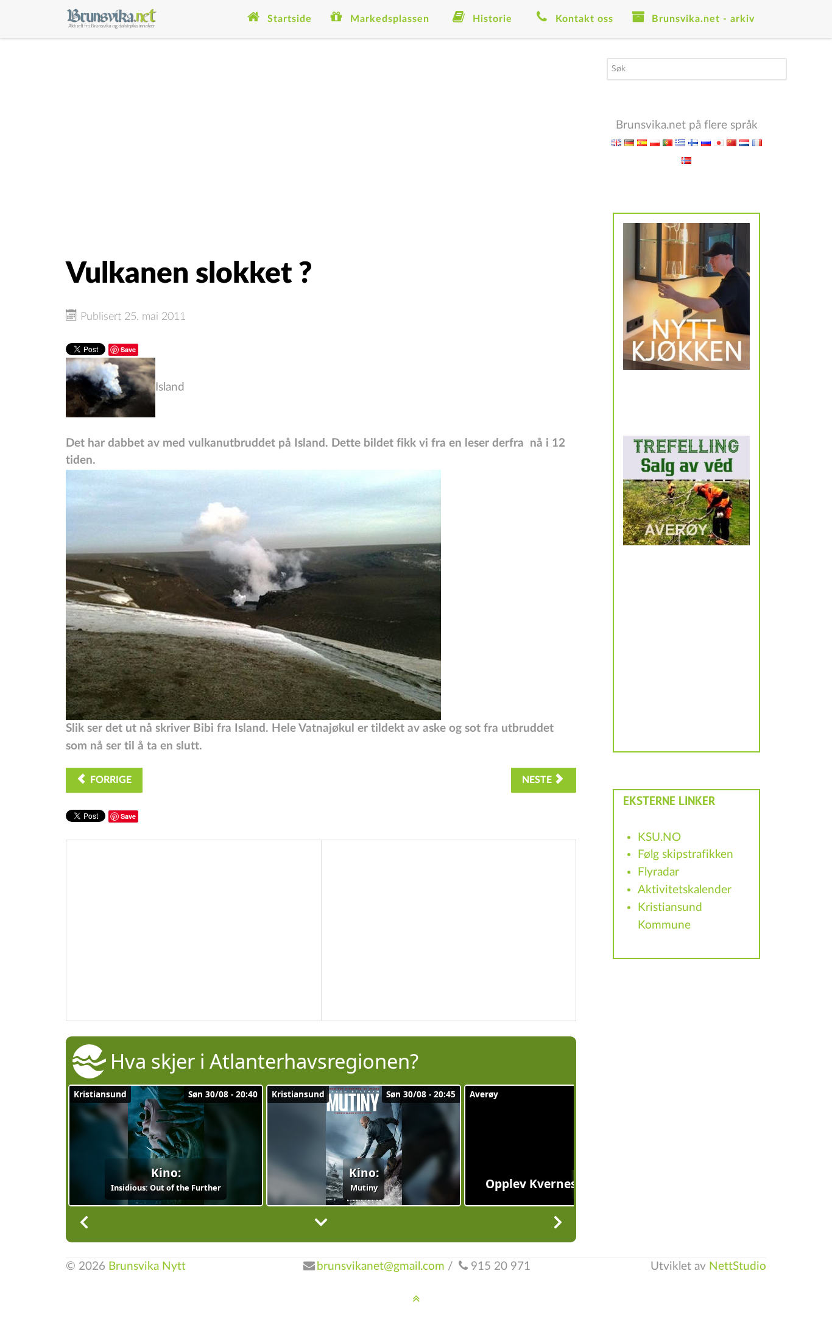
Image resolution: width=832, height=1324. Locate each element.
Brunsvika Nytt (147, 1266)
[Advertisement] (321, 143)
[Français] (757, 142)
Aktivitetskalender (685, 890)
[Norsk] (686, 160)
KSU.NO (659, 837)
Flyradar (658, 872)
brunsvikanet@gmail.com (381, 1266)
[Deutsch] (629, 142)
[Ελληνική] (680, 142)
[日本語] (719, 142)
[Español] (642, 142)
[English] (616, 142)
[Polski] (655, 142)
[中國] (731, 142)
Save (128, 349)
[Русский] (706, 142)
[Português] (667, 142)
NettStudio (737, 1266)
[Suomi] (693, 142)
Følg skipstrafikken (685, 854)
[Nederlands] (744, 142)
